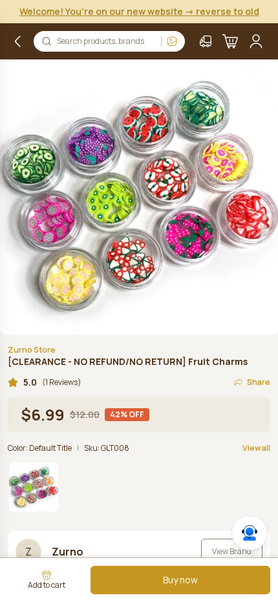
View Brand (231, 551)
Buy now (180, 580)
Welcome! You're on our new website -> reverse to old (139, 11)
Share (258, 382)
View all (256, 448)
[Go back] (18, 41)
